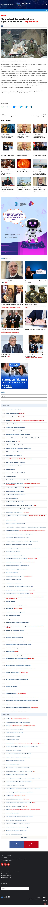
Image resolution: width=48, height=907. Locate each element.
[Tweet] (22, 107)
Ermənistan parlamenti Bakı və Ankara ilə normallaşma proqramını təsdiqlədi (22, 746)
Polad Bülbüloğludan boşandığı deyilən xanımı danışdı (39, 138)
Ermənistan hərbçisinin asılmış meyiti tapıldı (15, 785)
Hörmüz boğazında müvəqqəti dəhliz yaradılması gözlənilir (18, 722)
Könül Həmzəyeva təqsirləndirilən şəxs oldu (15, 451)
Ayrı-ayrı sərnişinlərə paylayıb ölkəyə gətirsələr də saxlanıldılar (19, 781)
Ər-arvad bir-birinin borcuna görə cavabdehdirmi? (21, 558)
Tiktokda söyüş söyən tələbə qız (15, 413)
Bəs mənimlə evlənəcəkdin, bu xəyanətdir (23, 484)
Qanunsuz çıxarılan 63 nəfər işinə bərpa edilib (36, 329)
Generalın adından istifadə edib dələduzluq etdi (16, 427)
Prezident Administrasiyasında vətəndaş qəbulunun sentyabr (20, 802)
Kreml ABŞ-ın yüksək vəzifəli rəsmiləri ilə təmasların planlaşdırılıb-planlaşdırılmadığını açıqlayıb (26, 527)
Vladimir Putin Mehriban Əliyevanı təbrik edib (15, 760)
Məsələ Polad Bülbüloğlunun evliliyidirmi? (14, 637)
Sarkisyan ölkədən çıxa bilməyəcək (13, 551)
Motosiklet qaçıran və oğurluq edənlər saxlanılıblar (16, 830)
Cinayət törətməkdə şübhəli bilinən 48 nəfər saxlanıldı (17, 634)
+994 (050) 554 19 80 (6, 873)
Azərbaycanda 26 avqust (16, 693)
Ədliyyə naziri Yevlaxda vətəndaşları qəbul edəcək (16, 605)
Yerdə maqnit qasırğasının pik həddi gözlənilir (15, 555)
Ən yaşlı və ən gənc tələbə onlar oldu (13, 579)
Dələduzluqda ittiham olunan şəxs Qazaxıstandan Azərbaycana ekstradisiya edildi (23, 778)
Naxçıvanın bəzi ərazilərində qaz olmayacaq (15, 630)
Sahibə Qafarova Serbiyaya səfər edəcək (14, 444)
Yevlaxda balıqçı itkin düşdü (12, 423)
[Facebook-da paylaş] (8, 107)
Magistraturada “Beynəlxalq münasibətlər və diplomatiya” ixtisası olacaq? (25, 627)
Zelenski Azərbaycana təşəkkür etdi (13, 409)
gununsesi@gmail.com (6, 875)
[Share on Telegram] (27, 107)
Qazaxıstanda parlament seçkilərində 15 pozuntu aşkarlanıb (18, 753)
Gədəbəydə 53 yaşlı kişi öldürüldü (13, 764)
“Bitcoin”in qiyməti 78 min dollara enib (14, 455)
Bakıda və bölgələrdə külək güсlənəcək (17, 512)
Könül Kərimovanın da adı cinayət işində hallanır (15, 462)
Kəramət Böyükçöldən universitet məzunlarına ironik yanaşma (18, 644)
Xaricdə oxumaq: (15, 795)
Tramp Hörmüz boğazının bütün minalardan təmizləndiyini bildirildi (19, 792)
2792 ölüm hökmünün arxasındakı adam (17, 799)
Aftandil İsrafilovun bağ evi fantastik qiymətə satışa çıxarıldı (18, 665)
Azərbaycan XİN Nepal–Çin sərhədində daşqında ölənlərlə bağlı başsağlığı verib (22, 437)
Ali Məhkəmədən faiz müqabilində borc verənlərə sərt (20, 658)
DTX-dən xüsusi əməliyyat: (35, 306)
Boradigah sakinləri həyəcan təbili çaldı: (20, 562)
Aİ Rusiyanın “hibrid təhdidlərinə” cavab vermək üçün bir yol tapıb (19, 534)
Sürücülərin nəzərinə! (10, 469)
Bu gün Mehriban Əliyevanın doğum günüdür (15, 704)
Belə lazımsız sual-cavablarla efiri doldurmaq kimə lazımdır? (22, 707)
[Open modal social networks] (31, 107)
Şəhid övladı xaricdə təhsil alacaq (13, 736)
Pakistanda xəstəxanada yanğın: (17, 672)
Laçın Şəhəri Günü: (14, 608)
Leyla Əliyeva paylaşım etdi (13, 441)
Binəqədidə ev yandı (12, 651)
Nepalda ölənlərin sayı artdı (15, 416)
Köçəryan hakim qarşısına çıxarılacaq (13, 750)
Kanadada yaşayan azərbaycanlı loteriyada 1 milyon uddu (35, 281)
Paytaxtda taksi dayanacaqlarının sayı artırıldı (15, 523)
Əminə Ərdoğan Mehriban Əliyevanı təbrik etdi (15, 472)
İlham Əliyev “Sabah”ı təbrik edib (12, 619)
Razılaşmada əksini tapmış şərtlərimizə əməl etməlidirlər (19, 593)
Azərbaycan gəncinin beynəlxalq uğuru (19, 576)
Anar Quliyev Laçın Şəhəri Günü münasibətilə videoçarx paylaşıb (21, 505)
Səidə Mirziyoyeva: (25, 743)
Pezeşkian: (17, 718)
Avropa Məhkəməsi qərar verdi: (25, 530)
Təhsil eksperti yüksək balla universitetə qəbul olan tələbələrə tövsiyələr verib (22, 697)
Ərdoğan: (20, 725)
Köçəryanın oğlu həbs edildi (11, 686)
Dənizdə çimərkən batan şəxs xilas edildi (14, 732)
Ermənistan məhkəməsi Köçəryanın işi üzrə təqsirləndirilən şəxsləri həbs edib (22, 541)
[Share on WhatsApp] (3, 107)
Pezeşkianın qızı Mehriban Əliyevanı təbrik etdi (15, 494)
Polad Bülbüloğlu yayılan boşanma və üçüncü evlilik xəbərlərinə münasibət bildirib (23, 548)
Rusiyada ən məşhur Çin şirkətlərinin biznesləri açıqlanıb (17, 537)
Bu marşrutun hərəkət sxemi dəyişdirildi (14, 430)
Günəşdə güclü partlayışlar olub (12, 813)
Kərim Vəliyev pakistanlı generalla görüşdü (16, 806)
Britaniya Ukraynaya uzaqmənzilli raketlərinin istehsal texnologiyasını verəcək (22, 700)
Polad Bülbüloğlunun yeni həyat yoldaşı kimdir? (17, 655)
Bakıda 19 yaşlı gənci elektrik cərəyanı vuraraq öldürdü (17, 622)
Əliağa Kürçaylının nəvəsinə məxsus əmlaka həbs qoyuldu (7, 173)
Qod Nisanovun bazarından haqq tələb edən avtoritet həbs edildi (7, 155)
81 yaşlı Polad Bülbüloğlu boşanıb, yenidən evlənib (11, 281)
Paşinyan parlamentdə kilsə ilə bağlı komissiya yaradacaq (18, 823)
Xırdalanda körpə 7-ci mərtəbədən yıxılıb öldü (15, 612)
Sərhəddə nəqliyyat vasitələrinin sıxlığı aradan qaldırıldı (17, 565)
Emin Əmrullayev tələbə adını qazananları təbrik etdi (16, 774)
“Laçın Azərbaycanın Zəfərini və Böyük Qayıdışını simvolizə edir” (19, 586)
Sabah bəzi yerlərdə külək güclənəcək (14, 834)
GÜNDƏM (3, 15)
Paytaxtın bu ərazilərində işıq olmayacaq (14, 729)
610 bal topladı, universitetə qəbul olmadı (16, 676)
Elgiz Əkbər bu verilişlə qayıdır (12, 739)
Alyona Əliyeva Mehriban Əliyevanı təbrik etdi (15, 648)
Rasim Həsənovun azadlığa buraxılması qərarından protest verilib (19, 816)
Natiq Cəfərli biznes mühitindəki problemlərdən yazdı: (21, 590)
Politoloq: (23, 809)
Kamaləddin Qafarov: (21, 669)
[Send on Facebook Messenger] (16, 107)
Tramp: (18, 458)
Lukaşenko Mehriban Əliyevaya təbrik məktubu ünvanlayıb (18, 757)
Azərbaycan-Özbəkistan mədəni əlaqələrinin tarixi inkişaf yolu (20, 771)
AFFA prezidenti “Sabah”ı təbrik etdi (13, 683)
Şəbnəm (8, 25)
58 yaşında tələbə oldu (10, 601)
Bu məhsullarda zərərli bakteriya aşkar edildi (20, 487)
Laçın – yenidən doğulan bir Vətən (13, 615)
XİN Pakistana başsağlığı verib (12, 498)
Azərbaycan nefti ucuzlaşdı (11, 690)
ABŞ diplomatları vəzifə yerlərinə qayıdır (14, 583)
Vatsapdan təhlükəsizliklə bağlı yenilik (14, 465)
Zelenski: (25, 420)
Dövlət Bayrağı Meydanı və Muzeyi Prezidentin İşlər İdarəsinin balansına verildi (39, 173)
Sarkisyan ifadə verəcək (11, 520)
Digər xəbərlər (24, 837)
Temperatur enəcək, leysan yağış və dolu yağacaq (16, 569)
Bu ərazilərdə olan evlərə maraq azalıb (15, 662)
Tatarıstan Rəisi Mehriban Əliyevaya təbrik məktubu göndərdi (18, 448)
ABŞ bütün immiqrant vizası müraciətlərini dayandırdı (17, 679)
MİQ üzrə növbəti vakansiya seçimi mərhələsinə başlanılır (18, 479)
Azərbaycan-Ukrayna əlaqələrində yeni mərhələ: (10, 331)
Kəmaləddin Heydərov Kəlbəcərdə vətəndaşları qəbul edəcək (18, 641)
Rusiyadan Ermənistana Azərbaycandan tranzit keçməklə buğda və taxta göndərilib (23, 788)
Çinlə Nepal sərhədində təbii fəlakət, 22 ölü (15, 501)
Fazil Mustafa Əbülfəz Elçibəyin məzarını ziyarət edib (10, 355)
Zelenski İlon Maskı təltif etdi (12, 572)
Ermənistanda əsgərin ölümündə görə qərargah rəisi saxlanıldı (19, 544)
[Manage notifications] (45, 904)
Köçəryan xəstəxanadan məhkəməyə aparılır (15, 491)
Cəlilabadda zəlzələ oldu (11, 476)
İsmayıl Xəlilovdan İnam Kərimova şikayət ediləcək (16, 711)
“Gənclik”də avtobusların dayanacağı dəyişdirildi (16, 820)
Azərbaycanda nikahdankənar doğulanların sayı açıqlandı (18, 827)
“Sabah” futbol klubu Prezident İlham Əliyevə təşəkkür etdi (18, 434)
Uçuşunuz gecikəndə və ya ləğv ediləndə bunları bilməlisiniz (18, 508)
